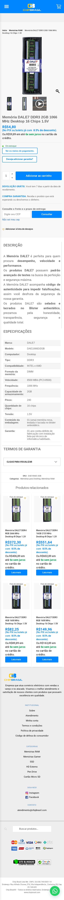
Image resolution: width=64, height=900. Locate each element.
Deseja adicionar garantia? (19, 159)
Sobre (32, 710)
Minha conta (32, 720)
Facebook (34, 797)
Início (4, 30)
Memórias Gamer (32, 756)
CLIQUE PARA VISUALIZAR (19, 462)
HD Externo (32, 766)
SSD (32, 761)
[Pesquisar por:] (32, 829)
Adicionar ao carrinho (39, 175)
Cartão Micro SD (32, 776)
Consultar (46, 214)
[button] (6, 6)
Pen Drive (32, 771)
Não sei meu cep (11, 219)
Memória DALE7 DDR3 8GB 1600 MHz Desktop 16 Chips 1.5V (47, 620)
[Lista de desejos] (25, 498)
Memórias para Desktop (30, 479)
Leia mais (16, 572)
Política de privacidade (32, 730)
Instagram (34, 793)
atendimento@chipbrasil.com (32, 810)
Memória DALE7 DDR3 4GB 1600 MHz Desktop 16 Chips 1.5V (16, 620)
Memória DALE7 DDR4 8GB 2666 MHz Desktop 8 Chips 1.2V (15, 533)
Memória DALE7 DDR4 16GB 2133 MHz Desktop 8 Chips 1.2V (46, 533)
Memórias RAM (15, 30)
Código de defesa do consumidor (32, 735)
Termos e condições (32, 725)
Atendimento (32, 715)
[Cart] (58, 6)
